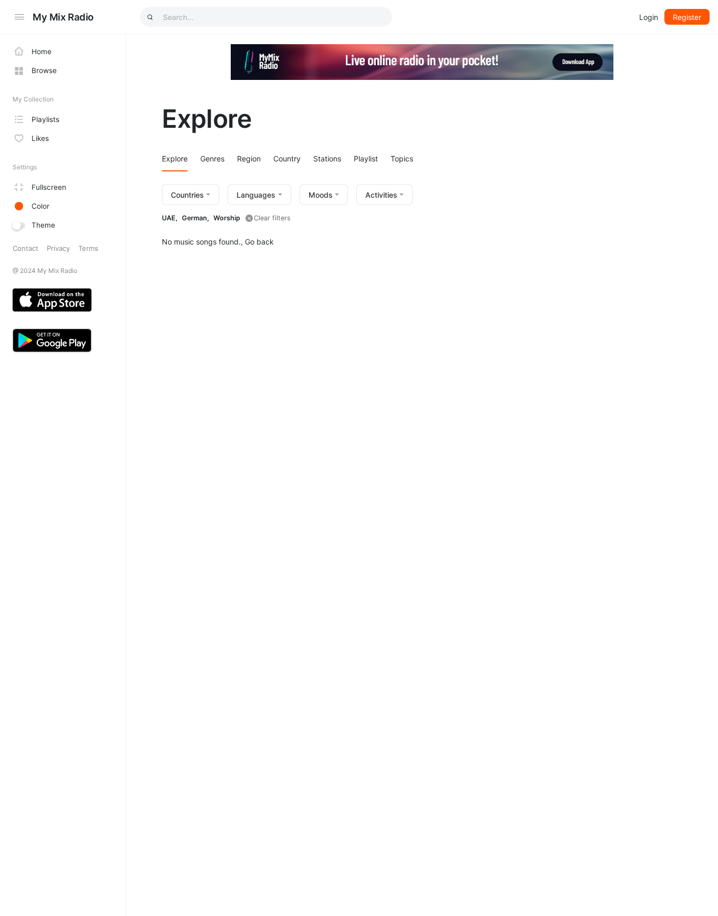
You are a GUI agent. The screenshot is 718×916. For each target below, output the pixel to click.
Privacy (58, 248)
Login (648, 17)
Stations (327, 158)
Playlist (366, 158)
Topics (402, 158)
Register (687, 17)
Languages (256, 194)
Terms (88, 248)
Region (249, 158)
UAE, (170, 218)
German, (195, 218)
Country (287, 158)
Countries (187, 194)
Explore (175, 158)
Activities (381, 194)
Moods (321, 194)
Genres (212, 158)
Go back (259, 241)
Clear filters (272, 218)
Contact (25, 248)
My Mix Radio (63, 17)
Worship (226, 218)
